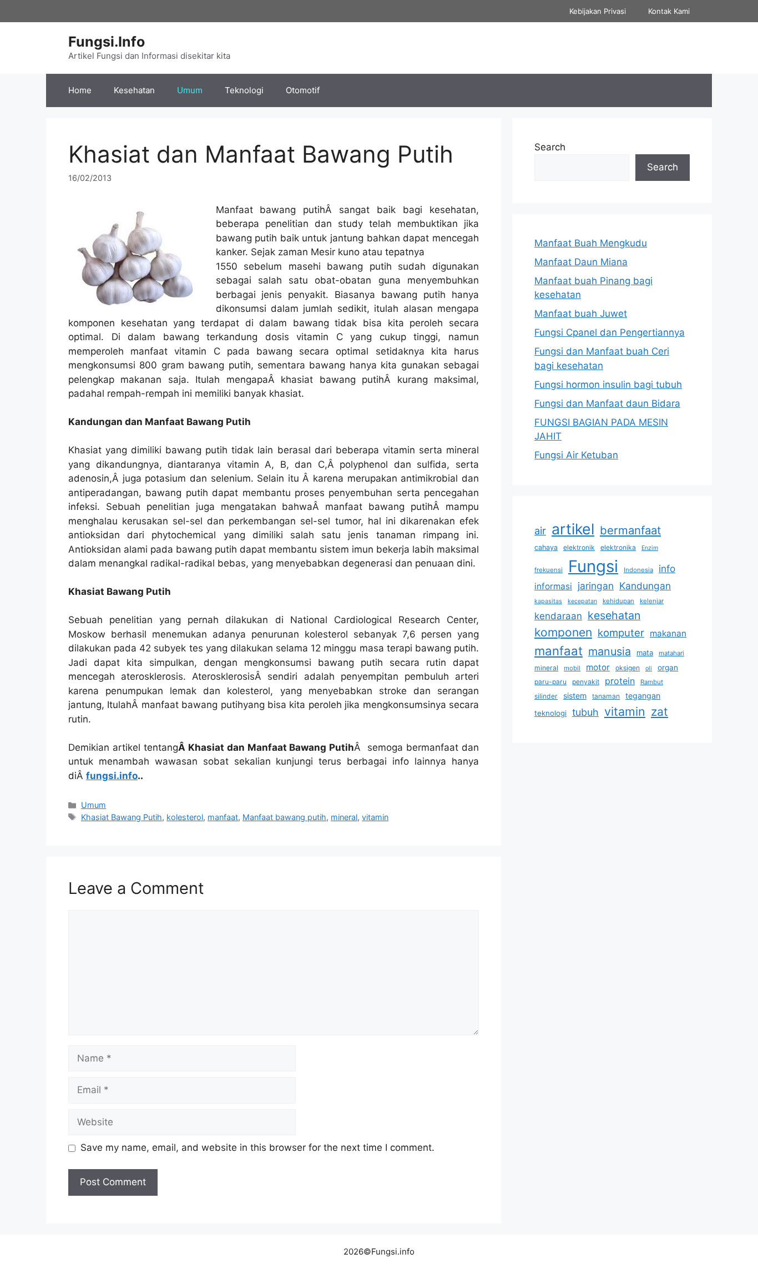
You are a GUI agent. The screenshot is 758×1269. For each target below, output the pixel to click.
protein (620, 680)
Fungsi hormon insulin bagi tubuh (608, 384)
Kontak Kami (669, 11)
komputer (621, 632)
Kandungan (645, 585)
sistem (575, 695)
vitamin (375, 817)
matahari (671, 653)
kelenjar (652, 601)
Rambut (651, 682)
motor (598, 667)
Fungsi (593, 566)
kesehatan (614, 615)
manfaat (223, 817)
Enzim (649, 548)
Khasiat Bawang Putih (121, 817)
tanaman (606, 696)
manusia (609, 651)
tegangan (642, 695)
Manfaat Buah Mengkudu (590, 243)
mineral (344, 817)
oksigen (627, 668)
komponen (563, 632)
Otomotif (303, 90)
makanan (668, 633)
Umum (190, 90)
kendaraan (558, 615)
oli (648, 668)
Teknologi (244, 90)
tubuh (585, 712)
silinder (546, 696)
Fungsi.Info (106, 41)
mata (644, 652)
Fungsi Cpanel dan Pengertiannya (609, 332)
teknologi (550, 713)
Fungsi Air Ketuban (576, 455)
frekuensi (548, 570)
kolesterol (184, 817)
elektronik (579, 547)
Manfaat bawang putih (284, 817)
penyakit (585, 682)
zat (659, 712)
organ (668, 667)
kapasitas (548, 601)
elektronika (618, 547)
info (667, 568)
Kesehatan (134, 90)
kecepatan (582, 601)
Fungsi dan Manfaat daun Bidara (607, 403)
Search (549, 147)
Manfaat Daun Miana (581, 261)
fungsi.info (112, 775)
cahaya (546, 547)
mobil (572, 668)
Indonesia (638, 570)
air (540, 530)
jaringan (596, 585)
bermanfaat (630, 530)
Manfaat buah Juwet (580, 313)
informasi (553, 586)
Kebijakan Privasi (597, 11)
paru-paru (550, 682)
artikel (573, 529)
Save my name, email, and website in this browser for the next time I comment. (257, 1147)
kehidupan (618, 601)
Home (80, 90)
